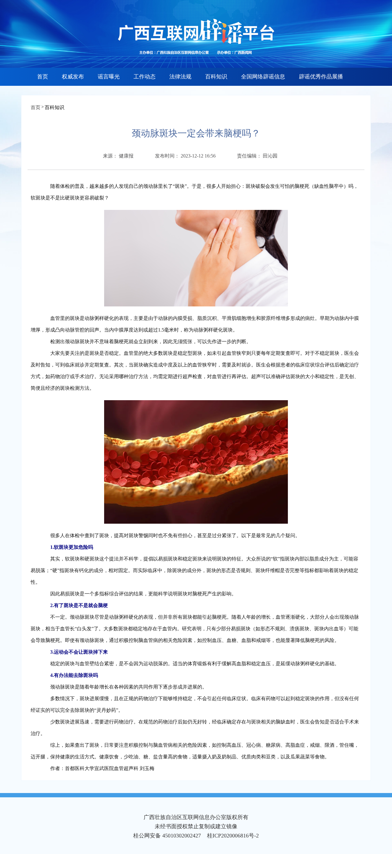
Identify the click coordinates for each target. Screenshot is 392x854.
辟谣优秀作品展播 (321, 77)
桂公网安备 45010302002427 (167, 836)
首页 (42, 77)
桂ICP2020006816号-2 (233, 836)
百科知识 (216, 77)
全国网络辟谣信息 (263, 77)
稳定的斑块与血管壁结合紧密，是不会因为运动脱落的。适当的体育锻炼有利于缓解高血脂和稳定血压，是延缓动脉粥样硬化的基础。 (189, 663)
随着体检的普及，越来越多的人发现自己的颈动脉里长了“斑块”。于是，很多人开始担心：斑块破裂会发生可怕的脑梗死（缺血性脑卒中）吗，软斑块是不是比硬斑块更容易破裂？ (194, 192)
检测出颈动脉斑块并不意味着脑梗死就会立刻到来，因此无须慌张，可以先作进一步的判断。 (145, 341)
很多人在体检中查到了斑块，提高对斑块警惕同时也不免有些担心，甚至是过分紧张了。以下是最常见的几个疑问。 (170, 535)
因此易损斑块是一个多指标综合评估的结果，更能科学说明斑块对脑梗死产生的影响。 (138, 593)
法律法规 (180, 77)
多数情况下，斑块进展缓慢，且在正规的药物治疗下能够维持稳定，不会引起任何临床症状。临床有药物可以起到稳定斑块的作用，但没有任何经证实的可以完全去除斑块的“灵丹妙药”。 (195, 704)
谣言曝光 (109, 77)
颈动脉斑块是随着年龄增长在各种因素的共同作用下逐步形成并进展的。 (123, 686)
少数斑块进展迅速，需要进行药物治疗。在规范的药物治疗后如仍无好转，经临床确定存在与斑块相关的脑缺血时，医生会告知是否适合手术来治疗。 (195, 727)
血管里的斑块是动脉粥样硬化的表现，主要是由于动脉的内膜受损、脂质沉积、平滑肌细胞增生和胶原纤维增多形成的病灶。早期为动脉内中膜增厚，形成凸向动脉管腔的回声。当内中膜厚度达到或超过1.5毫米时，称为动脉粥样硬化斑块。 (195, 324)
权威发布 (73, 77)
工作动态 (145, 77)
